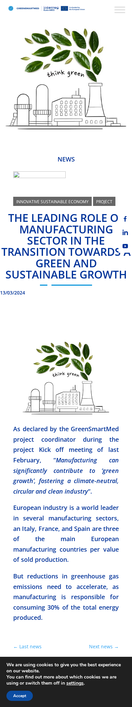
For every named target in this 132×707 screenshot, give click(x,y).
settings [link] (75, 683)
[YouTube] (125, 246)
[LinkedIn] (125, 232)
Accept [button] (19, 696)
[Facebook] (125, 219)
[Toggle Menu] (119, 9)
